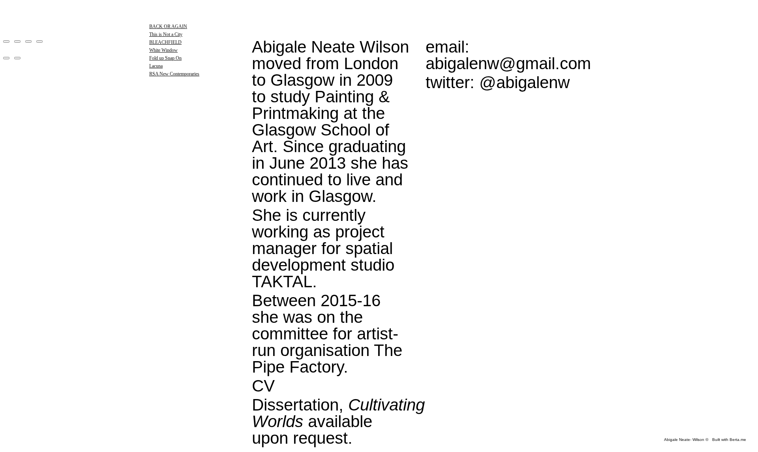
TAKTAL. (284, 281)
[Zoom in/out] (39, 41)
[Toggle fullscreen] (28, 41)
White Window (163, 50)
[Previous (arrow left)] (6, 58)
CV (263, 386)
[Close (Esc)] (6, 41)
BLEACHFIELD (165, 42)
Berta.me (738, 439)
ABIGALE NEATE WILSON (204, 18)
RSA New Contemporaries (174, 74)
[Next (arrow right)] (17, 58)
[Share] (17, 41)
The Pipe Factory (327, 358)
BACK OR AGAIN (168, 26)
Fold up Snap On (165, 58)
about (174, 149)
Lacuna (156, 66)
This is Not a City (165, 34)
